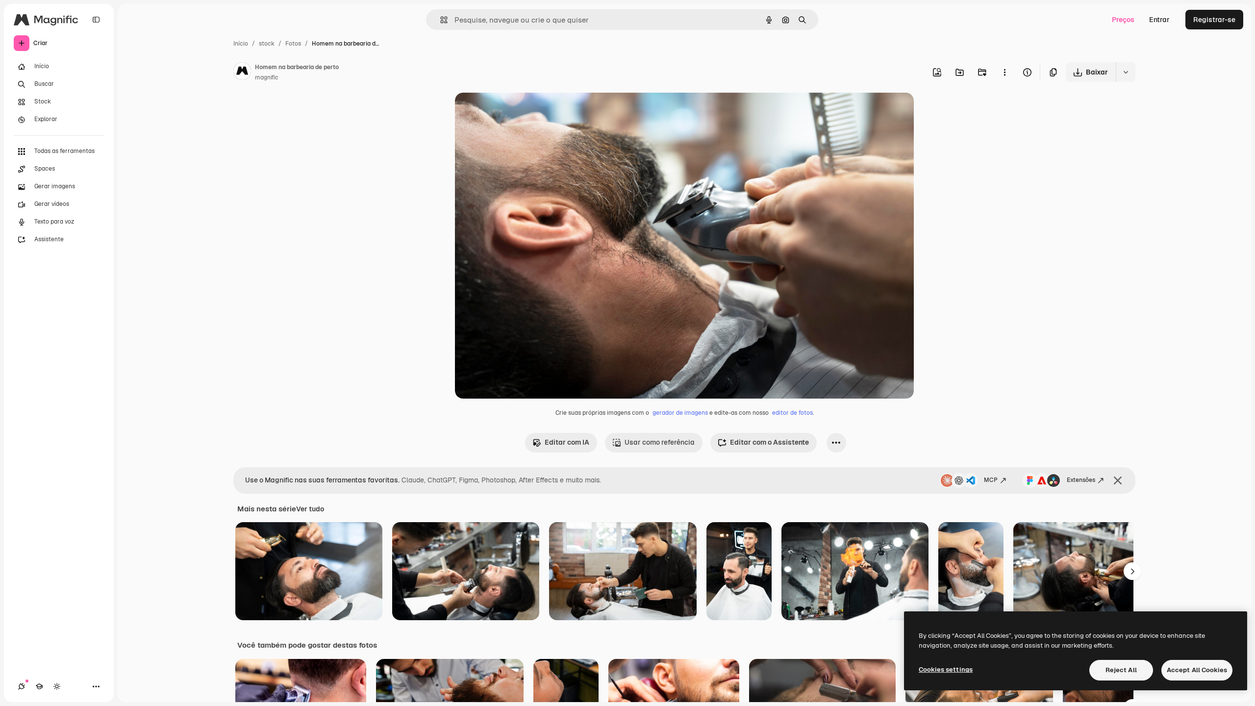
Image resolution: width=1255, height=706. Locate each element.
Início (240, 44)
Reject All (1121, 670)
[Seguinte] (1132, 571)
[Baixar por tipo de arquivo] (1125, 72)
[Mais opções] (1004, 72)
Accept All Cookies (1197, 670)
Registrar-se (1214, 19)
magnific (266, 77)
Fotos (293, 44)
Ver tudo (310, 508)
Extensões (1081, 480)
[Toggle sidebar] (96, 19)
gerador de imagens (680, 413)
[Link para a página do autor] (242, 72)
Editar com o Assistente (769, 442)
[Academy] (39, 686)
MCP (991, 480)
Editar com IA (567, 442)
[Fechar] (1118, 480)
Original (517, 111)
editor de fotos (792, 413)
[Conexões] (21, 686)
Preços (1123, 19)
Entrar (1159, 19)
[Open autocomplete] (440, 20)
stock (267, 44)
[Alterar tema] (57, 686)
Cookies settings (946, 669)
